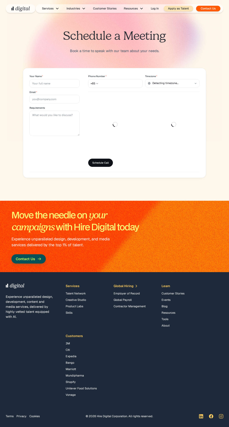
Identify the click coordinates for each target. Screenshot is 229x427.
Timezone (151, 76)
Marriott (71, 369)
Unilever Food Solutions (81, 388)
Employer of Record (127, 293)
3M (68, 343)
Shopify (71, 382)
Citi (68, 350)
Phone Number (97, 76)
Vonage (71, 395)
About (166, 325)
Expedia (71, 356)
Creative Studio (76, 300)
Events (166, 300)
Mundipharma (75, 375)
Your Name (36, 76)
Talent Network (76, 293)
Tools (165, 319)
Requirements (37, 107)
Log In (155, 8)
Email (33, 92)
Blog (165, 306)
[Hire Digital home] (20, 8)
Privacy (21, 416)
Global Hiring (123, 286)
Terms (10, 416)
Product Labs (74, 306)
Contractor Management (130, 306)
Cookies (34, 416)
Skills (69, 313)
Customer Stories (105, 8)
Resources (168, 313)
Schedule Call (100, 162)
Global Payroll (123, 300)
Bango (70, 363)
